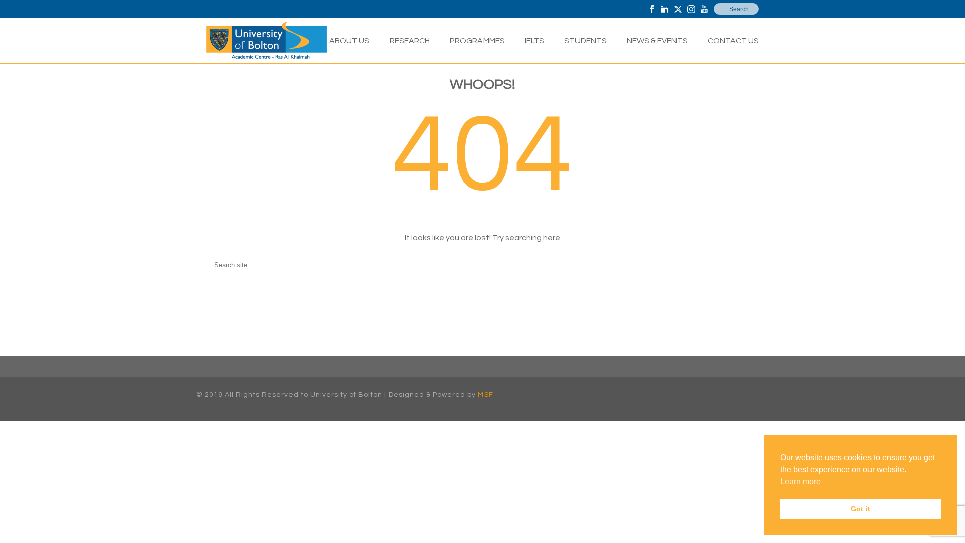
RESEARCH (410, 41)
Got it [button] (860, 509)
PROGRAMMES (477, 41)
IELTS (534, 41)
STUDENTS (585, 41)
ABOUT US (349, 41)
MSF (485, 394)
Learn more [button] (800, 481)
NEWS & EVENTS (657, 41)
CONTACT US (733, 41)
